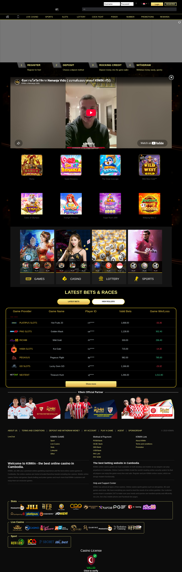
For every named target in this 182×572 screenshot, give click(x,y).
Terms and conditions (33, 431)
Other (52, 454)
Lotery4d (53, 451)
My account (90, 431)
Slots (52, 447)
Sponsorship (135, 431)
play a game (107, 431)
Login (157, 4)
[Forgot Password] (136, 3)
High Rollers (108, 302)
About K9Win (141, 441)
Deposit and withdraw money (64, 431)
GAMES (39, 278)
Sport (52, 441)
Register (170, 4)
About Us (12, 431)
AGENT (121, 431)
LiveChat (11, 437)
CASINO (75, 278)
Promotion (140, 447)
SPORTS (148, 278)
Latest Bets (73, 302)
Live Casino (55, 444)
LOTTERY (112, 278)
